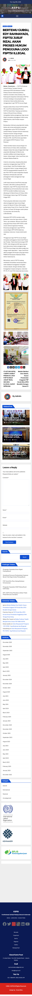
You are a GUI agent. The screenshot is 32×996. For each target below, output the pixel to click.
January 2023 (6, 770)
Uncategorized (7, 798)
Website (5, 525)
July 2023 (5, 745)
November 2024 (7, 683)
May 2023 (5, 754)
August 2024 (6, 692)
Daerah (4, 26)
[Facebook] (5, 924)
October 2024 (6, 687)
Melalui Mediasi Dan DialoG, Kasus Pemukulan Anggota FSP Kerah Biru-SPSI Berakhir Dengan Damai (14, 608)
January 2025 (6, 675)
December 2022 (7, 774)
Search (5, 552)
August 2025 (6, 654)
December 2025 (7, 642)
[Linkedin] (23, 924)
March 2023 (6, 762)
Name (5, 510)
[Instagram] (14, 924)
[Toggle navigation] (17, 16)
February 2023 (7, 766)
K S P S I (16, 7)
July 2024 (5, 696)
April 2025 (6, 667)
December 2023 (7, 725)
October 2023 (6, 733)
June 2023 (6, 750)
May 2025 (5, 663)
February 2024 (7, 716)
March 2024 (6, 712)
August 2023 (6, 741)
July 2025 (5, 659)
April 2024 (6, 708)
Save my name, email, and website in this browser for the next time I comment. (14, 536)
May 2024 (5, 704)
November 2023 (7, 729)
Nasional (10, 26)
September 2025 (7, 650)
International (6, 790)
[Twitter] (9, 924)
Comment (6, 477)
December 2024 (7, 679)
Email (5, 517)
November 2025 (7, 646)
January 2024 (6, 721)
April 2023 (6, 758)
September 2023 (7, 737)
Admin (12, 58)
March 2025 (6, 671)
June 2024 (6, 700)
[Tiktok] (18, 924)
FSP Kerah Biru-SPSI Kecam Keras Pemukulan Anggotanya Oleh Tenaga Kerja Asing (15, 615)
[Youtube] (27, 924)
